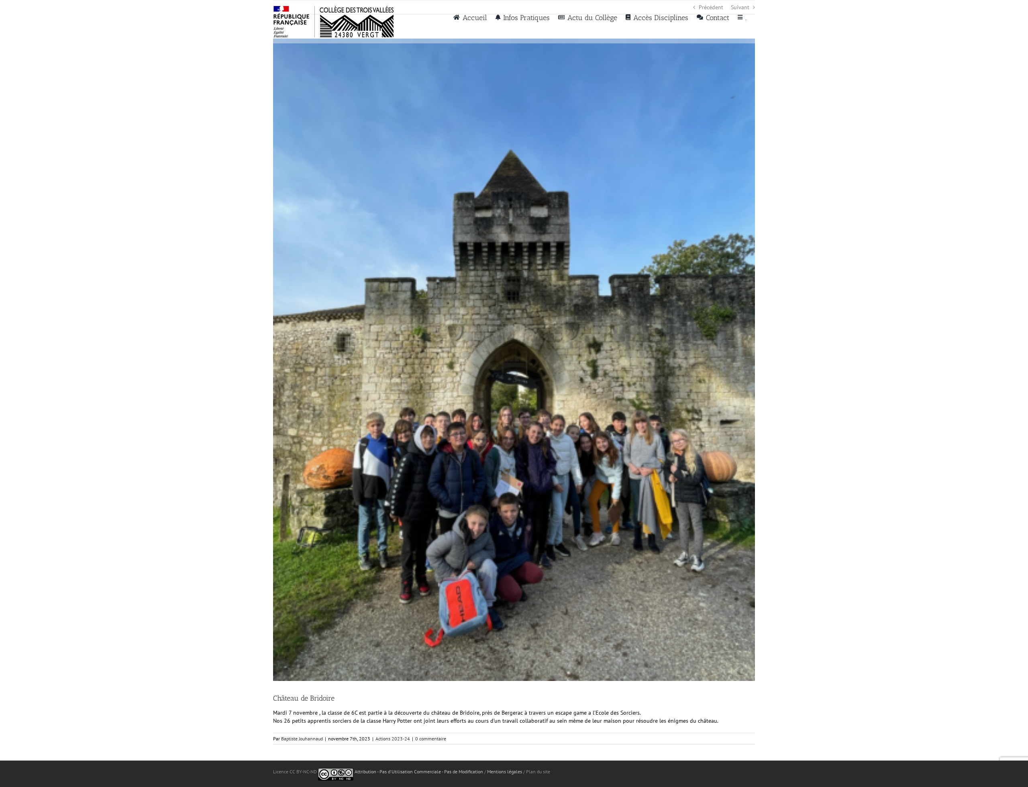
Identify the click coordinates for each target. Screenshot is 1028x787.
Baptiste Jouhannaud (302, 739)
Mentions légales (504, 772)
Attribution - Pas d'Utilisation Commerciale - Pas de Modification (419, 772)
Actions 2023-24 (392, 739)
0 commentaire (430, 739)
